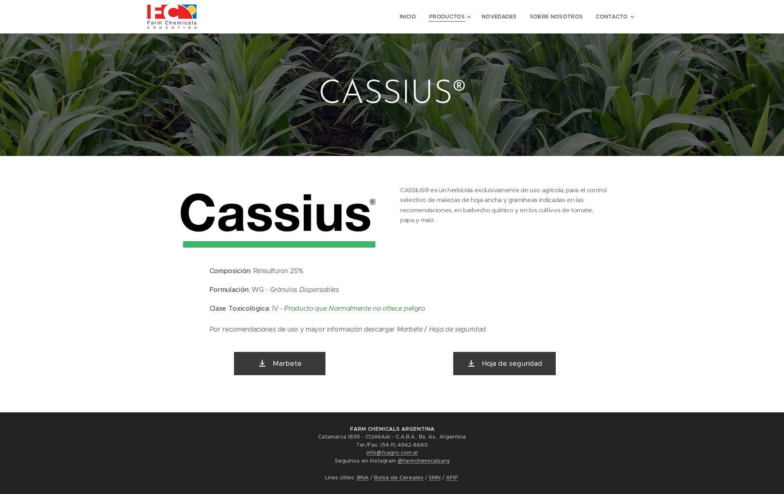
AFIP (452, 477)
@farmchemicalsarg (424, 460)
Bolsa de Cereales (398, 477)
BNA (363, 477)
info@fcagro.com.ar (392, 452)
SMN (435, 477)
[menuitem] (410, 17)
